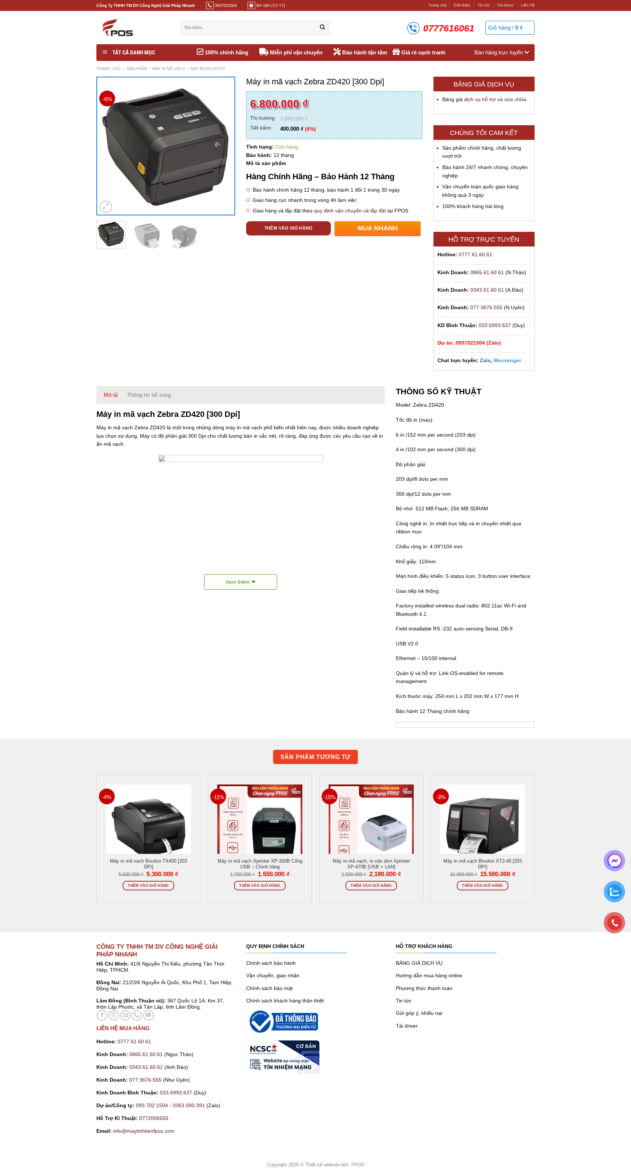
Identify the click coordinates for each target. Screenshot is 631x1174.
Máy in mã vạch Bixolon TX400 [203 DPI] (148, 864)
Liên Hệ (528, 5)
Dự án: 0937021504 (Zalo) (469, 343)
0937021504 (225, 5)
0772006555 (154, 1118)
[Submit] (322, 27)
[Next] (222, 146)
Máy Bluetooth (208, 68)
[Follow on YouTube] (148, 1015)
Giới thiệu (462, 5)
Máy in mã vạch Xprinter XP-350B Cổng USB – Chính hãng (260, 864)
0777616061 (448, 28)
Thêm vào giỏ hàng (288, 228)
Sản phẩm (136, 68)
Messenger (507, 360)
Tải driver (505, 5)
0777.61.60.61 (475, 254)
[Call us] (136, 1015)
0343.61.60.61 (487, 290)
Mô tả (111, 395)
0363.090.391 (189, 1105)
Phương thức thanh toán (424, 988)
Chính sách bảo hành (271, 963)
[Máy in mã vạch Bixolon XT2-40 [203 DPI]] (482, 827)
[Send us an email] (125, 1015)
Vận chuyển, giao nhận (272, 975)
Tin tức (484, 5)
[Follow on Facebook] (102, 1015)
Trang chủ (437, 5)
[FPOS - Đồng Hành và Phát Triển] (132, 27)
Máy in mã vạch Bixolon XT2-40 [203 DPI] (482, 864)
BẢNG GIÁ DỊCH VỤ (419, 963)
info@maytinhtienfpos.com (144, 1131)
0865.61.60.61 (487, 272)
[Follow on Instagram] (113, 1015)
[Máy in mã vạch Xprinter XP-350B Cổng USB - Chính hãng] (259, 827)
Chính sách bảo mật (269, 988)
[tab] (111, 395)
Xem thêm (237, 582)
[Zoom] (106, 207)
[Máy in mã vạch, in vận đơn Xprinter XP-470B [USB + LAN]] (371, 827)
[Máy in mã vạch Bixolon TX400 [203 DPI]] (148, 827)
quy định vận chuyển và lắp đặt (350, 211)
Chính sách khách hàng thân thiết (285, 1001)
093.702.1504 (152, 1105)
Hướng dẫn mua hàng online (429, 975)
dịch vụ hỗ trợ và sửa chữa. (496, 99)
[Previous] (109, 146)
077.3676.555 (486, 307)
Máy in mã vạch (168, 68)
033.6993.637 (495, 325)
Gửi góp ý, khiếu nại (419, 1013)
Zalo (485, 360)
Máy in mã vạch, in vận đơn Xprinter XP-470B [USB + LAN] (371, 864)
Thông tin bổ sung (149, 395)
